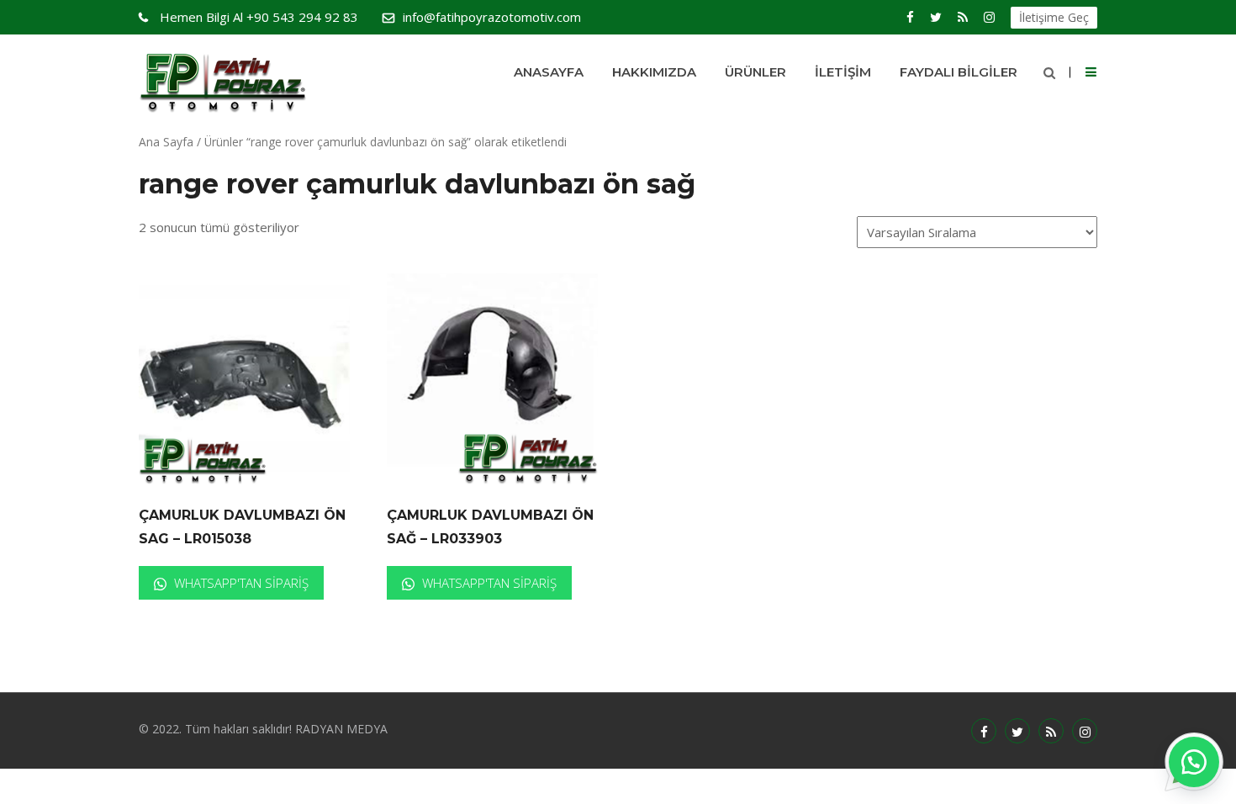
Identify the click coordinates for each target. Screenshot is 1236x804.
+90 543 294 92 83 (259, 16)
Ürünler (755, 72)
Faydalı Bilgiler (958, 72)
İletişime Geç (1054, 17)
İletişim (843, 72)
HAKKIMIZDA (654, 72)
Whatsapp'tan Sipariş (240, 582)
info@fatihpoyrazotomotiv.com (492, 16)
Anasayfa (549, 72)
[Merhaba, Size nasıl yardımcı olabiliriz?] (1194, 762)
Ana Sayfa (166, 142)
